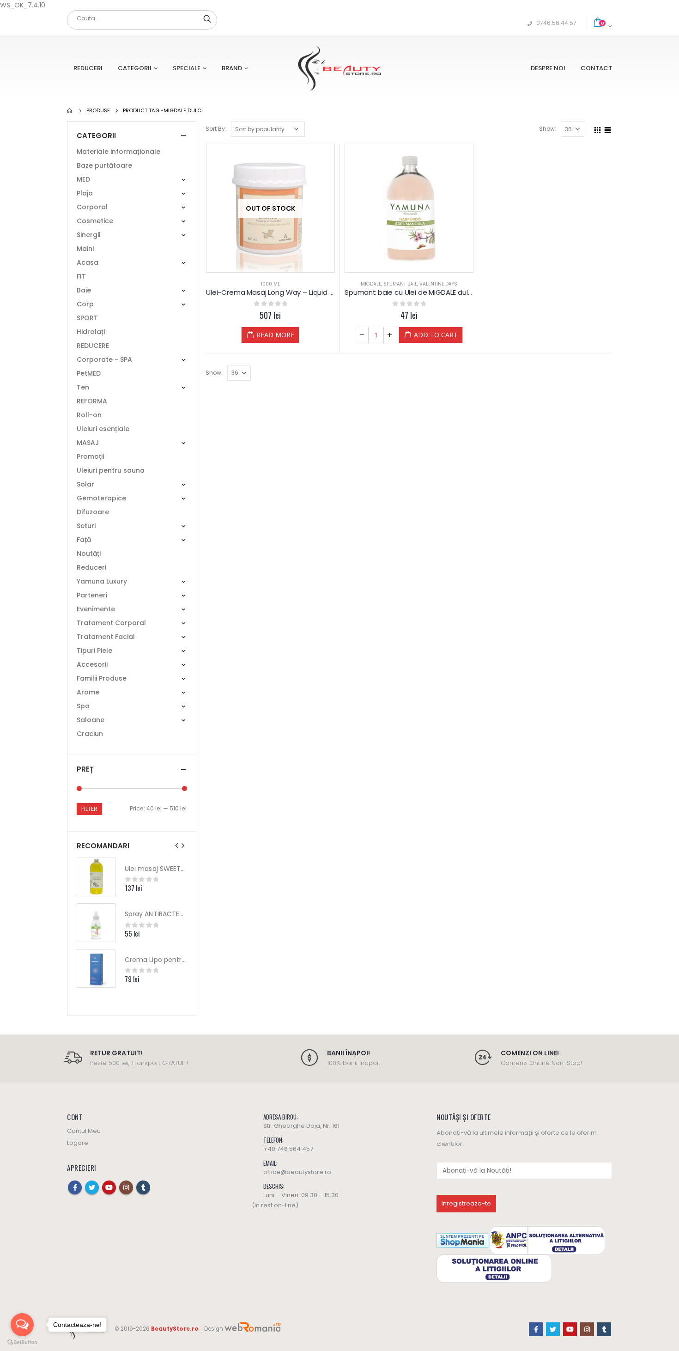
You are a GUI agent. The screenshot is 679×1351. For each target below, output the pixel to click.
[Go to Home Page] (70, 110)
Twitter (92, 1187)
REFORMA (92, 401)
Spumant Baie (400, 283)
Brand (232, 68)
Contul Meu (84, 1130)
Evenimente (96, 609)
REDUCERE (93, 345)
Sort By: (216, 129)
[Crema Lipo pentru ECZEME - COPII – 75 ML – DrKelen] (96, 968)
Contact (596, 68)
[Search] (207, 18)
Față (84, 539)
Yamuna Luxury (102, 581)
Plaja (85, 193)
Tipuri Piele (94, 650)
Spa (83, 706)
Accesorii (92, 664)
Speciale (186, 68)
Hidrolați (91, 331)
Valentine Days (438, 283)
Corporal (92, 207)
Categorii (135, 68)
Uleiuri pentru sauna (111, 470)
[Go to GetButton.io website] (22, 1342)
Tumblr (143, 1187)
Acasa (87, 262)
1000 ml (270, 283)
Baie (84, 290)
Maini (85, 248)
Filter (89, 809)
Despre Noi (548, 68)
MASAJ (88, 442)
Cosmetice (95, 220)
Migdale (371, 283)
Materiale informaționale (118, 151)
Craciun (90, 733)
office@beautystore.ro (297, 1172)
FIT (81, 276)
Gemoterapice (101, 498)
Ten (83, 387)
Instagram (126, 1187)
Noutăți (89, 553)
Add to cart (436, 334)
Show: (547, 129)
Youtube (109, 1187)
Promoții (90, 456)
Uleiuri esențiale (103, 428)
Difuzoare (93, 512)
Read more (275, 334)
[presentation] (177, 845)
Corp (85, 304)
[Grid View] (598, 128)
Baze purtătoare (104, 165)
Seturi (86, 525)
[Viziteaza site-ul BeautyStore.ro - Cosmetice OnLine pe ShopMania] (462, 1239)
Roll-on (89, 415)
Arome (88, 692)
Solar (85, 484)
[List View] (608, 128)
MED (83, 179)
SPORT (87, 318)
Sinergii (88, 234)
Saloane (90, 719)
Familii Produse (102, 678)
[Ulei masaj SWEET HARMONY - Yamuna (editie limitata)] (96, 877)
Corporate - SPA (104, 359)
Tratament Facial (106, 636)
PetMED (89, 373)
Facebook (75, 1187)
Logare (77, 1142)
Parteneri (92, 595)
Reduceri (88, 68)
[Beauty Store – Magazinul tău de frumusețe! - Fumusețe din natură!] (339, 68)
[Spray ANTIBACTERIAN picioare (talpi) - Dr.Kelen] (96, 922)
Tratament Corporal (111, 622)
